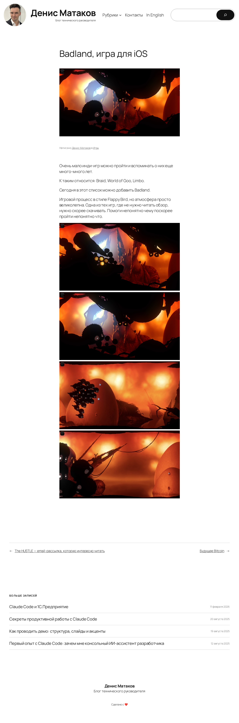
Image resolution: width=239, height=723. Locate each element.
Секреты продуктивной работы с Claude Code (53, 619)
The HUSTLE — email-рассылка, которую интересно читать (60, 551)
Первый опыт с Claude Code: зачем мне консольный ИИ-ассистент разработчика (86, 643)
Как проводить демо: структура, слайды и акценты (57, 631)
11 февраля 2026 (220, 606)
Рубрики (110, 15)
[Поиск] (225, 15)
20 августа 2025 (220, 619)
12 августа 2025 (220, 643)
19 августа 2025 (220, 631)
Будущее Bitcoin (212, 551)
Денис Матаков (63, 13)
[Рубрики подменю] (120, 15)
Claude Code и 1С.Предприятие (38, 606)
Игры (96, 148)
